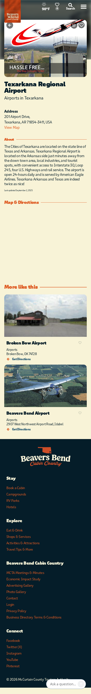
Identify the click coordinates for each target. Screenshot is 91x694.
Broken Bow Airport (26, 343)
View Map (11, 127)
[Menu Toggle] (83, 6)
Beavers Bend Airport (28, 413)
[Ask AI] (81, 684)
